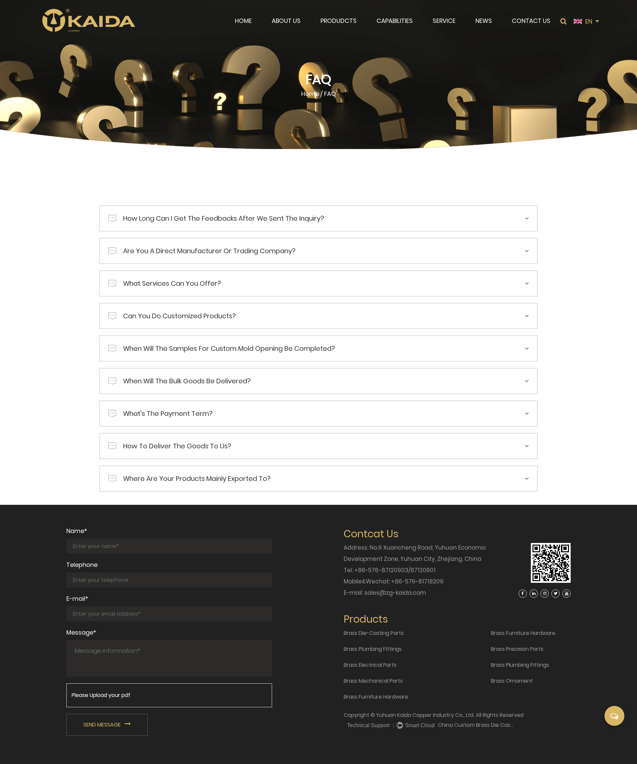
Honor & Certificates (296, 31)
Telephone (82, 565)
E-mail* (77, 598)
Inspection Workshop (457, 31)
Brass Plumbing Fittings (373, 649)
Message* (81, 632)
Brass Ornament (512, 681)
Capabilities (395, 21)
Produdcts (338, 21)
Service (444, 21)
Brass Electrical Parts (346, 31)
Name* (76, 531)
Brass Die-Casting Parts (374, 633)
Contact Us (531, 21)
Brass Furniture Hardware (376, 697)
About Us (286, 21)
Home (243, 21)
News (483, 21)
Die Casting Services (402, 31)
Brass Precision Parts (517, 649)
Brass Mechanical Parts (373, 681)
